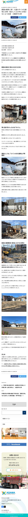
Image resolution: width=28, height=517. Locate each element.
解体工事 (15, 7)
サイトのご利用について (6, 512)
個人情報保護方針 (5, 510)
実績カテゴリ (10, 7)
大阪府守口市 (5, 7)
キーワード (4, 409)
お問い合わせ (15, 470)
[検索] (24, 412)
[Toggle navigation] (26, 2)
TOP (14, 404)
